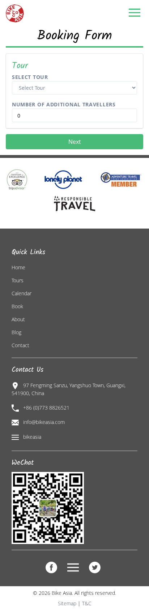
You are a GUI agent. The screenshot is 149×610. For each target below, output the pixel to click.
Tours (18, 280)
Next (74, 142)
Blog (16, 332)
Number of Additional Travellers (64, 104)
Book (17, 306)
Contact (20, 345)
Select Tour (30, 77)
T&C (86, 603)
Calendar (21, 293)
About (18, 319)
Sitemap (67, 603)
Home (18, 267)
